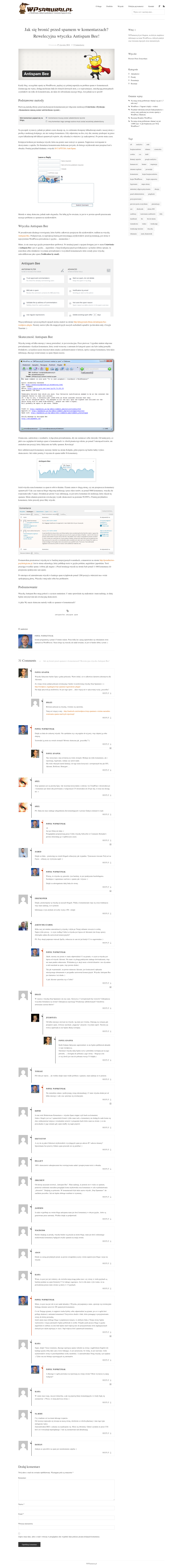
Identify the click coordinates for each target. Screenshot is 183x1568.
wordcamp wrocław (136, 229)
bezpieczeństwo (135, 149)
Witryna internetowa (25, 1523)
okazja (157, 189)
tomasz (39, 1071)
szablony (133, 214)
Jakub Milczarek (44, 924)
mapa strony (146, 184)
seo (131, 209)
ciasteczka (157, 149)
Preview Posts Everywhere (137, 58)
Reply (106, 693)
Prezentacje (135, 80)
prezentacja (155, 204)
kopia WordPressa (136, 179)
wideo (144, 224)
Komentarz (22, 1478)
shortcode (140, 209)
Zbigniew (39, 1180)
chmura (147, 149)
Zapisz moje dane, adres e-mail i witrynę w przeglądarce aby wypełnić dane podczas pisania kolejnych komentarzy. (59, 1536)
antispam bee (60, 614)
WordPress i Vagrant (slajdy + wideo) (144, 106)
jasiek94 (39, 1208)
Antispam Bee (24, 235)
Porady (133, 77)
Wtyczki (120, 6)
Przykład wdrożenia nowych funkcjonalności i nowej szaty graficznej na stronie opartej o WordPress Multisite (147, 112)
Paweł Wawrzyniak (44, 729)
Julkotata (51, 1017)
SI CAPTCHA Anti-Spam (65, 148)
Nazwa (21, 1504)
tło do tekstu (151, 219)
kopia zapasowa (151, 179)
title (161, 214)
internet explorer (135, 169)
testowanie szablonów (148, 214)
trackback (133, 219)
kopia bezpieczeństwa (149, 174)
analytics (139, 144)
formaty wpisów (135, 159)
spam (76, 614)
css (140, 154)
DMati (49, 702)
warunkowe (134, 224)
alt (131, 144)
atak (148, 144)
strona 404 (151, 209)
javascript (149, 169)
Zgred (38, 851)
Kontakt (151, 6)
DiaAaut (39, 1161)
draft (146, 154)
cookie (132, 154)
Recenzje (134, 83)
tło (142, 219)
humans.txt (134, 164)
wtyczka (150, 229)
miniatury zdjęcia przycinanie (140, 189)
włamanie (133, 234)
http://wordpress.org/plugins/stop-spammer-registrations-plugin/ (57, 686)
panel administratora (137, 194)
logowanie (133, 184)
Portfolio (109, 6)
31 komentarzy (78, 45)
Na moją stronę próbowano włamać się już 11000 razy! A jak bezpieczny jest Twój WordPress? (146, 123)
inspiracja (154, 164)
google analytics (150, 159)
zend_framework (146, 234)
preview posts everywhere (139, 204)
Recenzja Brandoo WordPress (141, 118)
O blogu (98, 6)
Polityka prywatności (135, 6)
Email (21, 1514)
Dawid (38, 1111)
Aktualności (135, 74)
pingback (151, 194)
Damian (38, 1444)
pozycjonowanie (135, 199)
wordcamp (154, 224)
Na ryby (39, 1413)
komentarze (134, 174)
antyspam (69, 614)
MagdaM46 (40, 1230)
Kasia (37, 1274)
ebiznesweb (41, 898)
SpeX (37, 781)
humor (144, 164)
